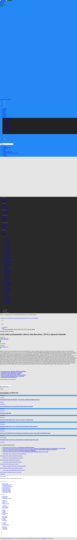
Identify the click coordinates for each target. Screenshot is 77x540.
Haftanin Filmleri (8, 119)
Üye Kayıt (4, 523)
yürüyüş (4, 153)
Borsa (5, 483)
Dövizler (6, 130)
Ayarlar (6, 241)
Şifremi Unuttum (8, 285)
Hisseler (6, 131)
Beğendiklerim (7, 242)
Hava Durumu (7, 120)
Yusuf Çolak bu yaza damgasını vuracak (11, 152)
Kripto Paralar (7, 129)
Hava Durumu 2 (8, 262)
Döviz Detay (7, 248)
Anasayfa (3, 318)
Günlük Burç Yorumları (9, 258)
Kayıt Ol (6, 268)
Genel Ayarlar (7, 254)
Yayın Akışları (7, 123)
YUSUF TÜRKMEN (7, 151)
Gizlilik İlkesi (7, 257)
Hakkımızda (4, 200)
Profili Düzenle (8, 281)
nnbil (6, 276)
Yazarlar (4, 225)
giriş (10, 379)
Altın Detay (7, 237)
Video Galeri (4, 224)
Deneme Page (7, 247)
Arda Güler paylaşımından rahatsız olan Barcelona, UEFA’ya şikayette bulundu (23, 318)
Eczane (6, 251)
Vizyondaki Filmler (8, 118)
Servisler (4, 117)
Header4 (6, 263)
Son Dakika (4, 108)
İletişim (3, 199)
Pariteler (6, 133)
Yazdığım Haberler (8, 300)
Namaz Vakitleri (8, 127)
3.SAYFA (4, 110)
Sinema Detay (7, 287)
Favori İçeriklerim (8, 252)
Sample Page (7, 283)
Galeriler (4, 309)
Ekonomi (4, 111)
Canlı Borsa (7, 125)
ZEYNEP (5, 148)
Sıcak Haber (4, 228)
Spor (3, 113)
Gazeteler (4, 116)
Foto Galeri (4, 114)
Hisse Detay (7, 264)
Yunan (4, 155)
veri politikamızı (43, 538)
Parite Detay (7, 278)
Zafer (4, 150)
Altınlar (6, 132)
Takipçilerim (7, 290)
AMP (6, 240)
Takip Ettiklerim (8, 289)
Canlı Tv (6, 122)
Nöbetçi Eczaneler (8, 124)
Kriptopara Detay (8, 271)
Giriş (6, 255)
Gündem (4, 109)
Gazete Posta (4, 327)
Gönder (1, 389)
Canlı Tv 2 (7, 246)
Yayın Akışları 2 (8, 296)
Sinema (3, 206)
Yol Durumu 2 (7, 302)
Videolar (4, 115)
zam (4, 149)
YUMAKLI (5, 156)
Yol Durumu (7, 121)
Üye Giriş (7, 291)
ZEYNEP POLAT (6, 147)
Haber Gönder (7, 259)
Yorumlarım (7, 303)
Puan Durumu (7, 128)
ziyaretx (4, 146)
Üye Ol (6, 293)
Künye (3, 198)
